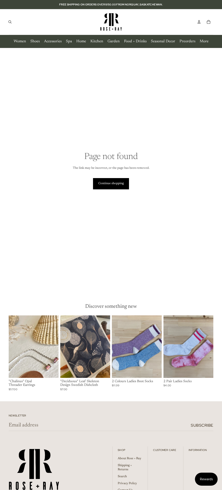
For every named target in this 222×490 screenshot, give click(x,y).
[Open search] (10, 22)
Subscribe (202, 425)
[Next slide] (55, 346)
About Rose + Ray (129, 458)
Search (122, 476)
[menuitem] (20, 41)
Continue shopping (111, 183)
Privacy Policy (127, 483)
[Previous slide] (12, 346)
